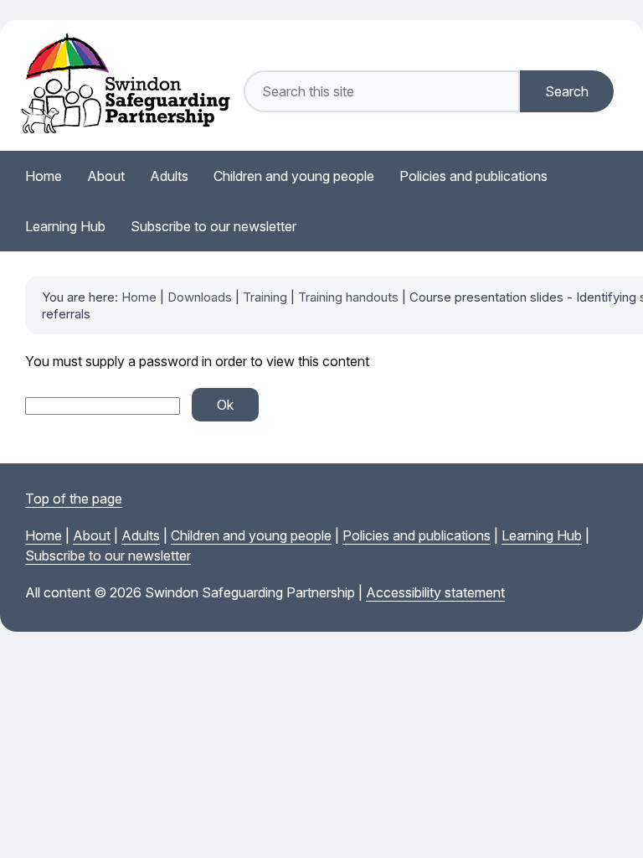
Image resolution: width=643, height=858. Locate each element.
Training (265, 297)
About (92, 535)
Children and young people (251, 535)
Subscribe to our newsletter (108, 555)
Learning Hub (542, 535)
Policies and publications (416, 535)
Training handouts (348, 297)
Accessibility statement (435, 592)
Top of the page (73, 498)
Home (139, 297)
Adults (140, 535)
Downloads (199, 297)
